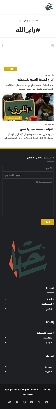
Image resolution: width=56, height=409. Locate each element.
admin (48, 75)
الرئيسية (32, 21)
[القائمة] (3, 7)
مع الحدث (47, 337)
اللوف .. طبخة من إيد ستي (37, 128)
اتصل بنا (48, 371)
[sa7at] (49, 6)
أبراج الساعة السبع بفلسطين (35, 79)
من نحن (48, 366)
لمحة (49, 299)
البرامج (49, 342)
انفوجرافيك (46, 304)
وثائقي (48, 308)
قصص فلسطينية (44, 333)
